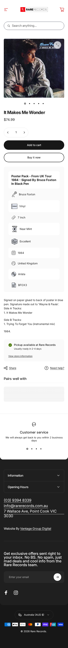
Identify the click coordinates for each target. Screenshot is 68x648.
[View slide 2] (31, 448)
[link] (34, 513)
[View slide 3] (36, 448)
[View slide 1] (27, 448)
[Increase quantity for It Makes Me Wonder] (24, 132)
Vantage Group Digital (35, 528)
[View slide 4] (41, 448)
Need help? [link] (57, 368)
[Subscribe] (57, 577)
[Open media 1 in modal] (57, 45)
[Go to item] (25, 103)
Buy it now (34, 157)
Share (12, 368)
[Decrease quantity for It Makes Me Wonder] (8, 132)
